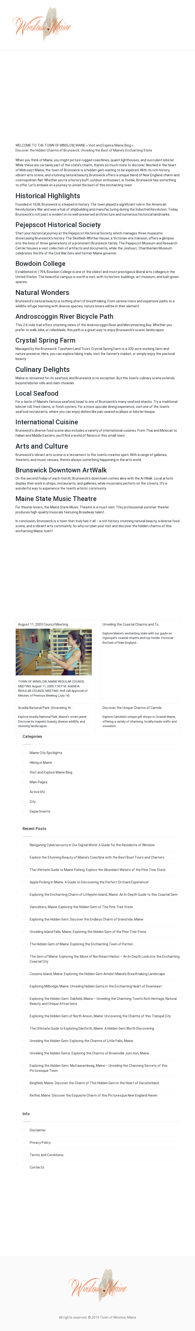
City (33, 802)
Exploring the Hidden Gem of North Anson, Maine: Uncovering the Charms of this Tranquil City (100, 1016)
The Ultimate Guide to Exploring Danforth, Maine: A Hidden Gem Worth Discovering (92, 1028)
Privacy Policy (40, 1142)
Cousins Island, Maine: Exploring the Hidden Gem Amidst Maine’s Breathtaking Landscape (97, 974)
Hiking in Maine (41, 762)
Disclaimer (38, 1130)
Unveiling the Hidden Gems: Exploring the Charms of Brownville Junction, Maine (89, 1053)
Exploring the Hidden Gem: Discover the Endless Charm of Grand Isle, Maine (86, 919)
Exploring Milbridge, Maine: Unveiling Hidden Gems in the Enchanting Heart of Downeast (96, 986)
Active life (37, 792)
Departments (40, 811)
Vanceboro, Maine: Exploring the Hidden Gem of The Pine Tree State (81, 907)
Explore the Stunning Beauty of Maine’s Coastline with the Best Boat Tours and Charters (97, 857)
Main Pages (39, 782)
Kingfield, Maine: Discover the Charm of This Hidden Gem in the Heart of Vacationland (94, 1083)
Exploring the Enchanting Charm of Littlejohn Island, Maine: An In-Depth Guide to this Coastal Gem (104, 894)
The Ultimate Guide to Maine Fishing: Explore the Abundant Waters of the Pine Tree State (98, 870)
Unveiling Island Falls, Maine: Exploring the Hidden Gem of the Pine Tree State (88, 932)
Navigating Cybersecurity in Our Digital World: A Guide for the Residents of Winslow (92, 845)
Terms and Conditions (46, 1155)
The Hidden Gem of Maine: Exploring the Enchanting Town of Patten (81, 944)
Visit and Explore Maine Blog (51, 772)
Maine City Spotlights (46, 753)
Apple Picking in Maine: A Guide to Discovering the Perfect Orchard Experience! (89, 882)
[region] (97, 103)
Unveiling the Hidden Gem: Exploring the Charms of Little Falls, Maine (81, 1041)
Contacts (37, 1167)
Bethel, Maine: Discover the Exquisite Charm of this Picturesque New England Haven (93, 1095)
